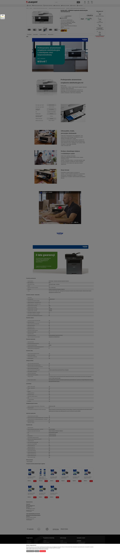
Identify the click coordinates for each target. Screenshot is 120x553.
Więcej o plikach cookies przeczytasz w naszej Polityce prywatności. (37, 548)
